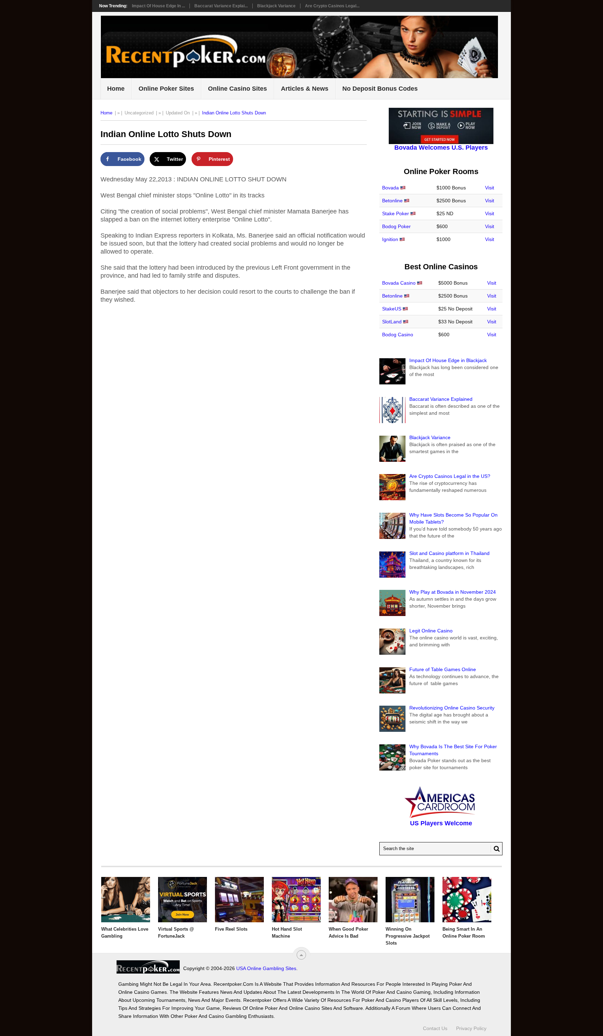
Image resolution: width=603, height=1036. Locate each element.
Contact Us (435, 1028)
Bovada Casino (399, 283)
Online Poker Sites (166, 88)
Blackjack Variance (276, 5)
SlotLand (392, 321)
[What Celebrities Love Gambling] (125, 899)
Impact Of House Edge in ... (158, 5)
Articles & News (304, 88)
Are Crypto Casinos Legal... (332, 5)
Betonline (392, 200)
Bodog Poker (396, 226)
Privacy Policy (471, 1028)
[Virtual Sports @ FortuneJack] (182, 899)
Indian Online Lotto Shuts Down (234, 112)
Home (116, 88)
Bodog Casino (397, 334)
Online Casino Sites (237, 88)
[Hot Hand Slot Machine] (296, 899)
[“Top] (301, 955)
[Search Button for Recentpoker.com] (495, 848)
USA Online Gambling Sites (266, 968)
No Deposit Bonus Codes (380, 88)
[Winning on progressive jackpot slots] (410, 899)
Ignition (390, 239)
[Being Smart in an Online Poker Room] (466, 899)
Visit (489, 187)
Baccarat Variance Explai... (221, 5)
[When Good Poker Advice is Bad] (353, 899)
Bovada (390, 187)
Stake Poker (395, 213)
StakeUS (391, 308)
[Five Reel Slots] (239, 899)
